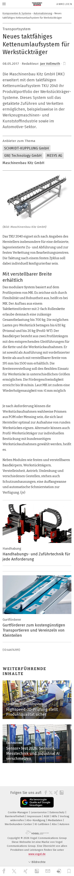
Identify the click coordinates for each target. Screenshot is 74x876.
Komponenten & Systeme (17, 13)
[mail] (48, 871)
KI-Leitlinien (42, 824)
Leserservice (39, 812)
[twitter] (14, 871)
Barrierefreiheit (15, 816)
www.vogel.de (37, 854)
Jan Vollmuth (50, 64)
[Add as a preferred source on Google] (37, 802)
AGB (47, 816)
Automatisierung (43, 13)
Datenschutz (57, 812)
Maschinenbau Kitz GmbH (23, 163)
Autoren (64, 824)
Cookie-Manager (18, 812)
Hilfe (55, 816)
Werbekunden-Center (19, 824)
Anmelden (64, 4)
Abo (55, 824)
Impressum (34, 816)
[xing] (26, 871)
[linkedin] (37, 871)
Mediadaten (55, 820)
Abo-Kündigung (36, 820)
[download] (59, 871)
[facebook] (4, 871)
